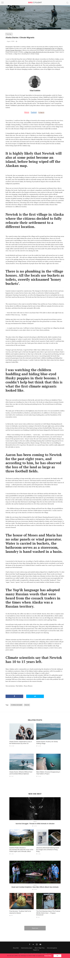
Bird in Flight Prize (40, 948)
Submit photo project (26, 948)
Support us (36, 950)
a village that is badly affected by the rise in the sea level (39, 52)
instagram (41, 112)
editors (49, 953)
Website (26, 112)
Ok (57, 955)
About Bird (16, 948)
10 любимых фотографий (16, 704)
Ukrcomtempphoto (52, 948)
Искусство (27, 704)
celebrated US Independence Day (45, 48)
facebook (34, 112)
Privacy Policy (47, 955)
